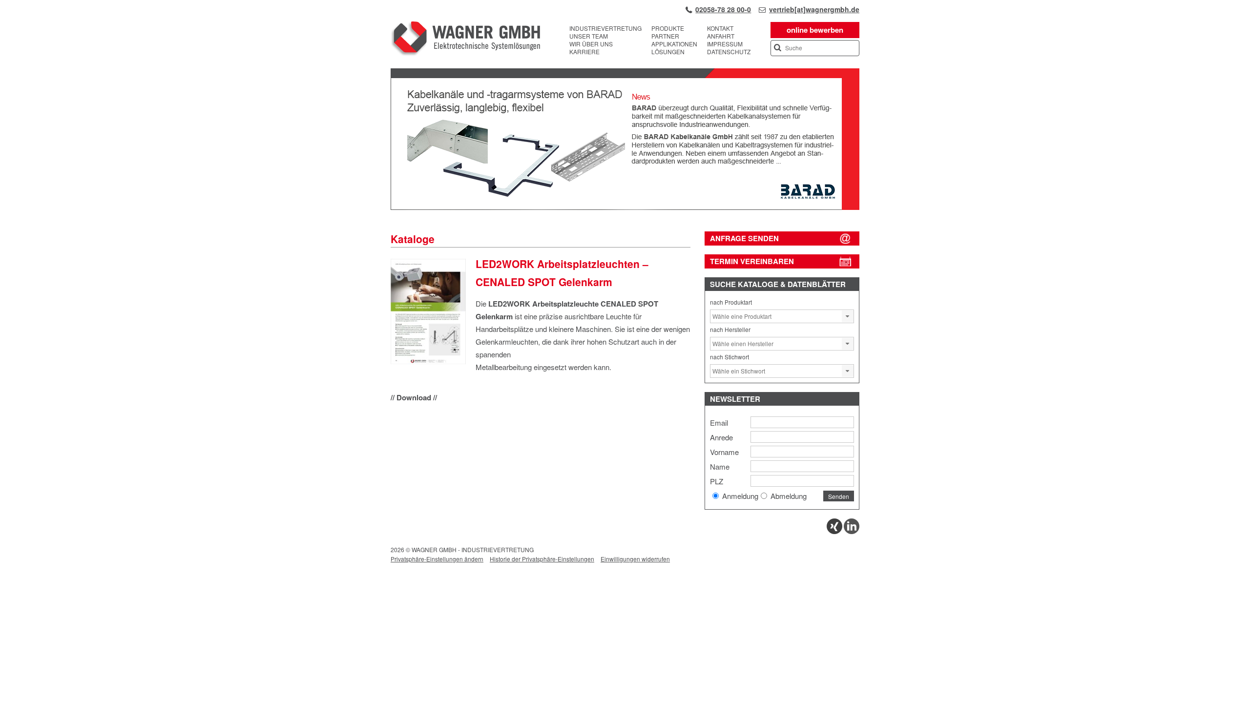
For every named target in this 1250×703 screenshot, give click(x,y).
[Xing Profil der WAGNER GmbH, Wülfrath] (834, 531)
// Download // (414, 397)
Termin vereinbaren (752, 261)
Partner (665, 36)
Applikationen (674, 44)
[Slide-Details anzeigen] (625, 207)
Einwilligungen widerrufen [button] (635, 559)
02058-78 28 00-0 (723, 9)
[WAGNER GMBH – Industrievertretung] (465, 40)
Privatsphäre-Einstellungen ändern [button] (437, 559)
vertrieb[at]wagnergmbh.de (814, 9)
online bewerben (815, 29)
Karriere (584, 52)
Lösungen (668, 52)
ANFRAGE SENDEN (744, 238)
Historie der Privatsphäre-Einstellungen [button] (542, 559)
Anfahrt (720, 36)
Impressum (725, 44)
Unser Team (588, 36)
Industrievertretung (605, 28)
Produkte (667, 28)
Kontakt (720, 28)
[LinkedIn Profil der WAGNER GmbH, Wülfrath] (851, 531)
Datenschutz (728, 52)
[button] (848, 316)
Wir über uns (591, 44)
